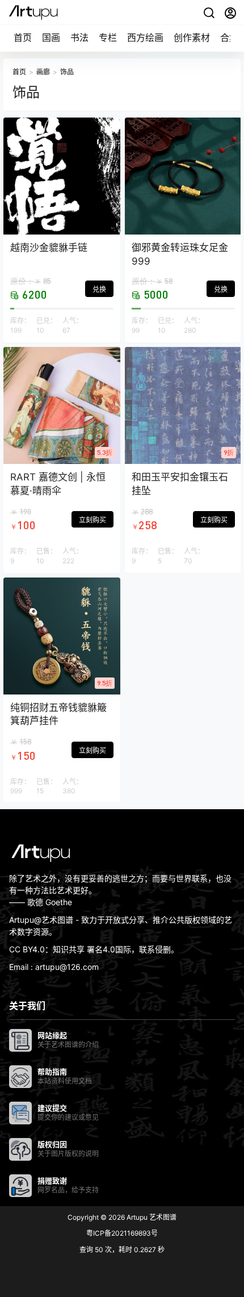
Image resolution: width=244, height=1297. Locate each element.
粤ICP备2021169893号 (122, 1233)
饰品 (67, 72)
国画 (51, 37)
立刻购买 (92, 520)
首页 (23, 37)
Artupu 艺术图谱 (150, 1217)
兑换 (99, 289)
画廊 (43, 72)
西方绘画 (145, 37)
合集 (229, 37)
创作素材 (192, 37)
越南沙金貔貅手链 (48, 247)
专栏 (108, 37)
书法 (79, 37)
